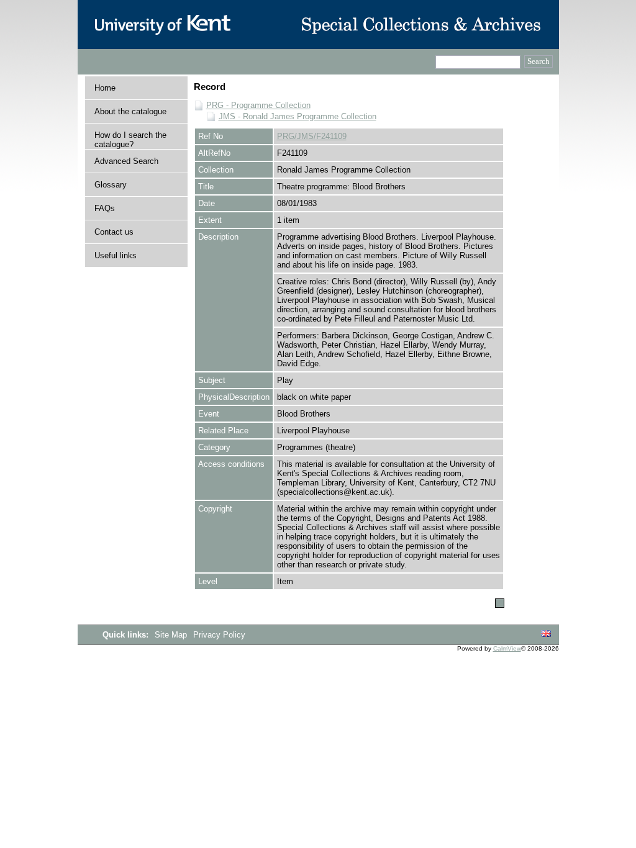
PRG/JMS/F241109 (312, 136)
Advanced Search (126, 161)
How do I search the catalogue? (130, 139)
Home (105, 87)
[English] (546, 634)
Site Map (172, 634)
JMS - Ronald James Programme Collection (297, 116)
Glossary (110, 184)
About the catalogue (130, 111)
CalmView (507, 648)
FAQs (104, 208)
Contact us (114, 232)
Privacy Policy (219, 634)
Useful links (115, 255)
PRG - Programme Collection (258, 105)
